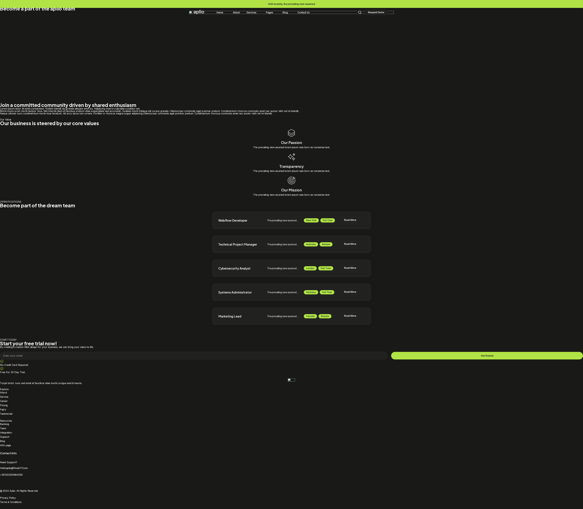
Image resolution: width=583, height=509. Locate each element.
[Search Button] (360, 12)
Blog (285, 12)
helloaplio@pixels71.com (14, 468)
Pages (269, 12)
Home (219, 12)
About (236, 12)
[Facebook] (1, 483)
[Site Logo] (199, 12)
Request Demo (376, 12)
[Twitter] (6, 483)
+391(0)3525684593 (11, 474)
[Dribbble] (11, 483)
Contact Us (303, 12)
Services (251, 12)
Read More (350, 219)
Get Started (487, 355)
